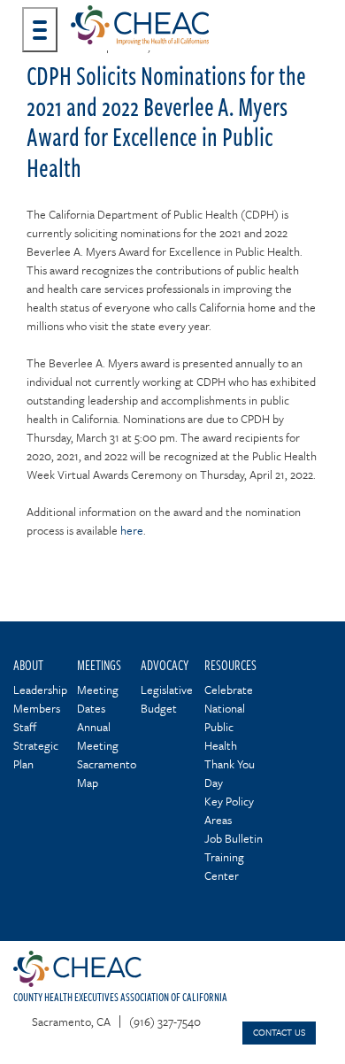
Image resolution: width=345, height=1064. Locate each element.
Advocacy (164, 664)
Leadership (40, 689)
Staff (24, 727)
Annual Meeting (98, 736)
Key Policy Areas (229, 810)
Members (36, 708)
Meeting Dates (98, 699)
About (28, 664)
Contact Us (279, 1032)
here (131, 530)
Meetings (99, 664)
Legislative (167, 689)
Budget (159, 708)
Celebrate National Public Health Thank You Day (229, 736)
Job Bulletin (233, 838)
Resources (230, 664)
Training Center (224, 866)
